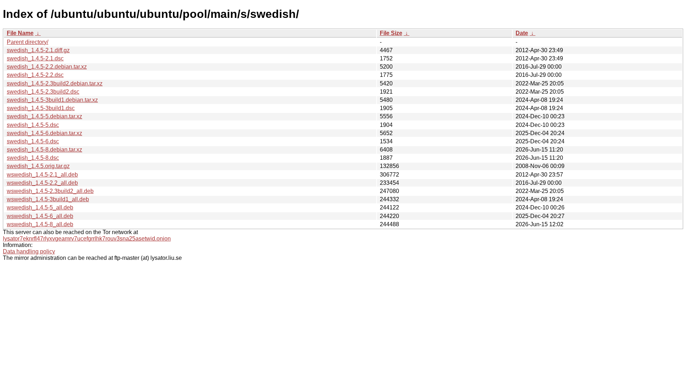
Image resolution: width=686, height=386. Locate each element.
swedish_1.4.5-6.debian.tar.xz (44, 133)
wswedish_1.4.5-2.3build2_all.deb (50, 191)
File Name (20, 33)
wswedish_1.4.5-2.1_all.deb (42, 175)
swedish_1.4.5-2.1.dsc (35, 58)
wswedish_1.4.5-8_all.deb (40, 224)
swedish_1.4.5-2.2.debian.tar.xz (47, 67)
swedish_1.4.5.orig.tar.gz (38, 166)
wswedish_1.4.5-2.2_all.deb (42, 183)
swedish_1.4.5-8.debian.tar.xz (44, 150)
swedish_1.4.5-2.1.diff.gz (38, 50)
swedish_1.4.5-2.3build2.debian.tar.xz (55, 83)
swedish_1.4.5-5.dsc (33, 125)
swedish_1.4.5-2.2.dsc (35, 75)
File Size (391, 33)
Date (522, 33)
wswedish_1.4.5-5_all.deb (40, 207)
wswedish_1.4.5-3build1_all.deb (48, 199)
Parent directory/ (27, 42)
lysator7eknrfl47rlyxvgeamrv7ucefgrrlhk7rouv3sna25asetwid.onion (87, 239)
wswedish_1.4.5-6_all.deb (40, 216)
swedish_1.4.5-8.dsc (33, 158)
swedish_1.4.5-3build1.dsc (41, 108)
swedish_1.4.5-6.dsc (33, 141)
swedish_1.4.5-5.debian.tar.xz (44, 116)
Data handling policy (29, 251)
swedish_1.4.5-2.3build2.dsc (43, 92)
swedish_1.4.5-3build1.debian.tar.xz (52, 100)
